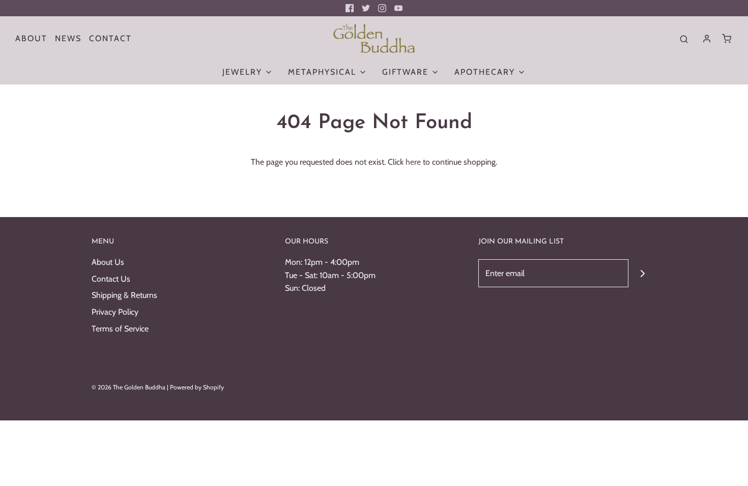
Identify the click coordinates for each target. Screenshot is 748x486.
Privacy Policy (115, 312)
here (413, 162)
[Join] (642, 273)
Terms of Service (120, 328)
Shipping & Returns (124, 295)
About (31, 38)
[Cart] (727, 38)
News (68, 38)
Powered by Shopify (197, 387)
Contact (110, 38)
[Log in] (707, 38)
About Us (108, 262)
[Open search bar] (684, 38)
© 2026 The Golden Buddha (129, 387)
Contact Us (111, 279)
